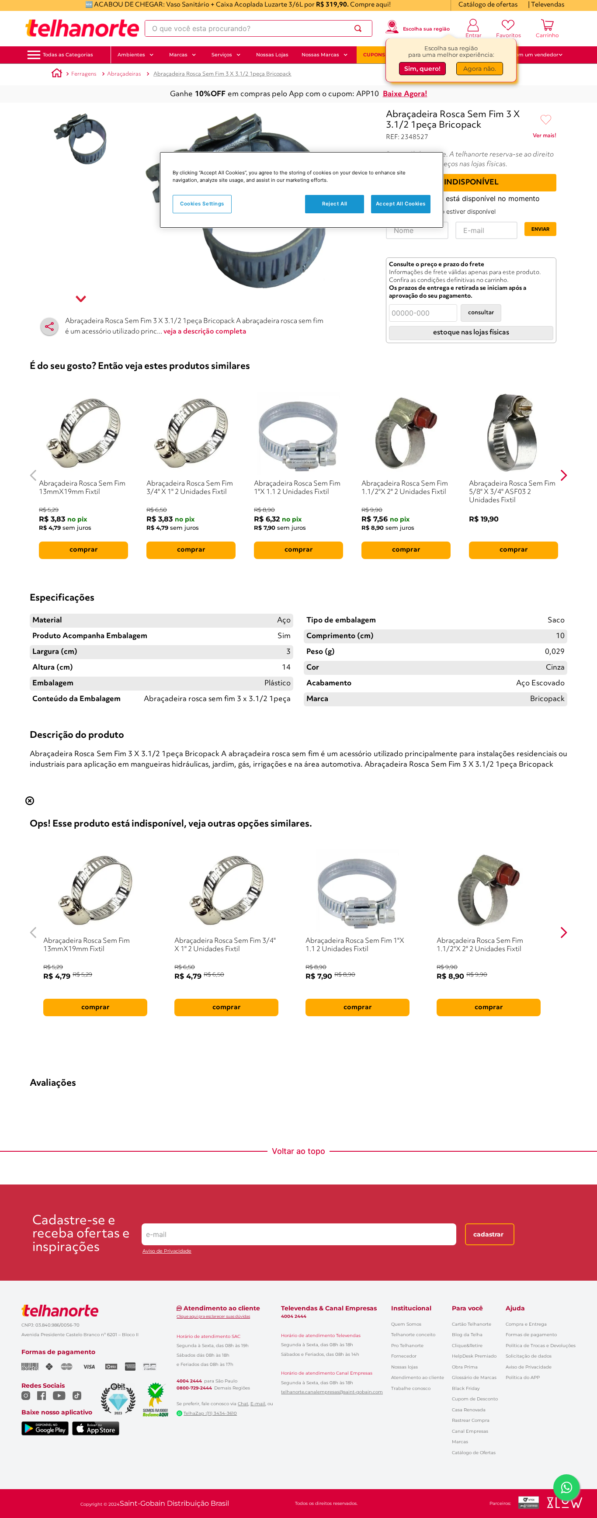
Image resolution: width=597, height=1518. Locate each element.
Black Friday (465, 1388)
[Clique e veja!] (544, 137)
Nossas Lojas (272, 55)
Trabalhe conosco (410, 1388)
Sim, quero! (422, 69)
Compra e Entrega (526, 1324)
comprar (83, 549)
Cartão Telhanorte (471, 1324)
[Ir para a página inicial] (82, 28)
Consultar (481, 313)
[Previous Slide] (33, 475)
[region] (302, 190)
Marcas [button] (178, 55)
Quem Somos (406, 1324)
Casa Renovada (469, 1410)
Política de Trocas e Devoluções (541, 1345)
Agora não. (479, 69)
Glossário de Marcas (474, 1377)
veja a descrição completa (204, 331)
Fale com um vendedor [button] (530, 55)
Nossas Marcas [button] (320, 55)
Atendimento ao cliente (417, 1377)
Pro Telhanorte (407, 1345)
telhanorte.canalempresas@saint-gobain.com (332, 1392)
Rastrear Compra (470, 1420)
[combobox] (258, 28)
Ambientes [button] (131, 55)
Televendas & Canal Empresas (329, 1308)
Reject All (334, 204)
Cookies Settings (202, 204)
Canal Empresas (470, 1431)
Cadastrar (488, 1234)
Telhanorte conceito (413, 1334)
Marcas (460, 1442)
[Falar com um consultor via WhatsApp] (566, 1487)
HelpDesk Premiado (474, 1356)
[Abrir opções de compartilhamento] (49, 326)
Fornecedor (404, 1356)
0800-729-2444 (194, 1388)
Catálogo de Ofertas (474, 1452)
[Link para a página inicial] (56, 74)
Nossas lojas (404, 1367)
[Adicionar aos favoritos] (545, 120)
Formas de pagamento (531, 1334)
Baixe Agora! (405, 94)
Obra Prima (465, 1367)
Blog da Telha (467, 1334)
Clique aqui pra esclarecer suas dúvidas (213, 1316)
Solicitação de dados (529, 1356)
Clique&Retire (467, 1345)
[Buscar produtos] (359, 28)
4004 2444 (189, 1381)
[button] (68, 54)
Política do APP (523, 1377)
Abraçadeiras (124, 74)
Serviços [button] (222, 55)
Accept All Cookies (401, 204)
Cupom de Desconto (475, 1399)
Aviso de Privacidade (166, 1251)
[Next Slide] (563, 475)
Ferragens (84, 74)
